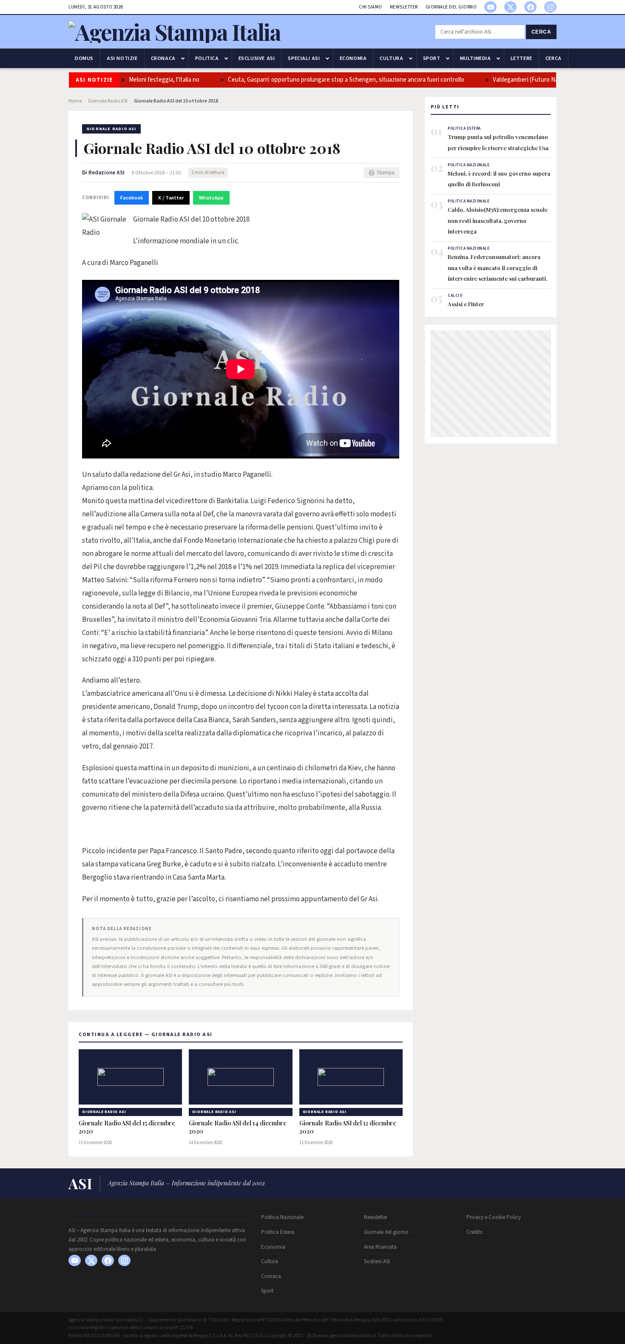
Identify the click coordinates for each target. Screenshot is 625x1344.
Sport (431, 58)
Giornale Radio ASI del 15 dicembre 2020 (127, 1127)
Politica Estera (277, 1232)
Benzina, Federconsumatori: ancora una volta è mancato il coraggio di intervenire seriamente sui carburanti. (498, 267)
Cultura (391, 58)
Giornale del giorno (451, 7)
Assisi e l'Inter (466, 304)
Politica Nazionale (282, 1217)
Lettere (521, 58)
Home (75, 101)
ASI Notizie (122, 58)
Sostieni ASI (377, 1261)
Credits (474, 1232)
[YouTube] (490, 7)
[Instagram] (550, 7)
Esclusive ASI (257, 58)
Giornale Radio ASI (108, 101)
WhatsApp (211, 198)
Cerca (541, 32)
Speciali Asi (304, 58)
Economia (353, 58)
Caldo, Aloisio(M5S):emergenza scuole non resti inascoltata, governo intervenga (498, 220)
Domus (84, 58)
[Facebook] (530, 7)
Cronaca (163, 58)
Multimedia (475, 58)
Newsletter (404, 7)
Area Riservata (380, 1247)
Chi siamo (370, 7)
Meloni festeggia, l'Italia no (158, 79)
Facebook (131, 198)
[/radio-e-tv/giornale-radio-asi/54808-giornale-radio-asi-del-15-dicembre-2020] (130, 1077)
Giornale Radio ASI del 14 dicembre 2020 (238, 1127)
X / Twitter (171, 198)
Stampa (386, 173)
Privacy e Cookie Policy (493, 1217)
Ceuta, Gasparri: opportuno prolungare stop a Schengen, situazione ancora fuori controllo (340, 79)
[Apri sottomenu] (183, 58)
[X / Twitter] (510, 7)
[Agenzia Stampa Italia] (174, 31)
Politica (207, 58)
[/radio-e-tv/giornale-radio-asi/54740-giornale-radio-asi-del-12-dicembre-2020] (351, 1077)
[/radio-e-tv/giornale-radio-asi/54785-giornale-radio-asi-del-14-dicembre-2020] (240, 1077)
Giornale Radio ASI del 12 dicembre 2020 (347, 1127)
